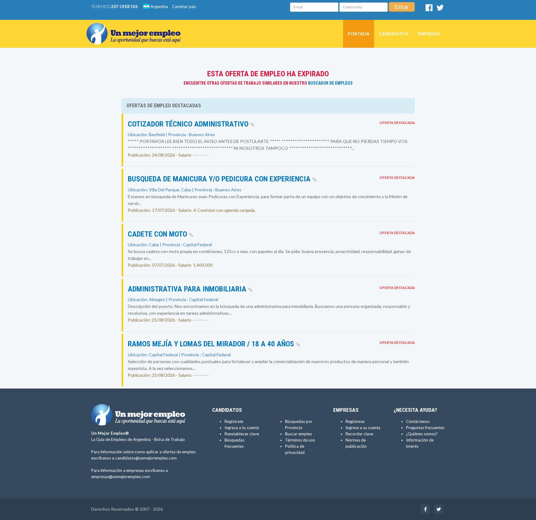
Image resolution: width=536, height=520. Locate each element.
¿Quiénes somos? (422, 433)
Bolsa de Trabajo (169, 439)
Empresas (429, 33)
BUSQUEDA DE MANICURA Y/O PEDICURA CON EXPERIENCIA (220, 179)
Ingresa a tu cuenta (242, 427)
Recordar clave (359, 433)
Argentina (159, 6)
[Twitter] (440, 9)
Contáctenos (418, 421)
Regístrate (234, 421)
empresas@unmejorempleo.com (120, 476)
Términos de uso (300, 440)
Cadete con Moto (158, 234)
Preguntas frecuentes (425, 427)
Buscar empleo (298, 433)
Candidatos (393, 33)
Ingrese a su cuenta (363, 427)
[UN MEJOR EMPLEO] (136, 27)
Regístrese (355, 421)
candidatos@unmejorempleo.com (146, 458)
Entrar (402, 7)
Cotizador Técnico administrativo (189, 124)
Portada (358, 33)
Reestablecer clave (242, 433)
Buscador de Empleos (330, 83)
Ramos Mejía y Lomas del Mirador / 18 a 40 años (212, 344)
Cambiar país (184, 6)
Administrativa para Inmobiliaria (188, 289)
